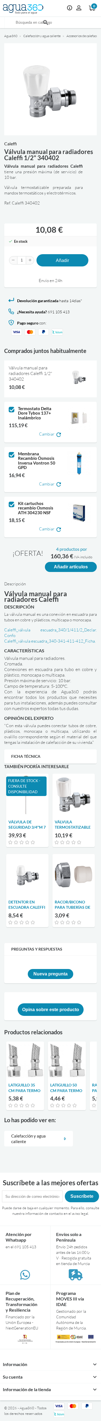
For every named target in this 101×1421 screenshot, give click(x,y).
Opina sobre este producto (50, 1009)
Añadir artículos (71, 566)
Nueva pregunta (50, 974)
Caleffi (10, 143)
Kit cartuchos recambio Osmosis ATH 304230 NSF (35, 508)
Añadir (62, 260)
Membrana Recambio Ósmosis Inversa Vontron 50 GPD (36, 460)
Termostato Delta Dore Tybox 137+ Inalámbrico (34, 413)
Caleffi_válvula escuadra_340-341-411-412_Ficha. (50, 640)
